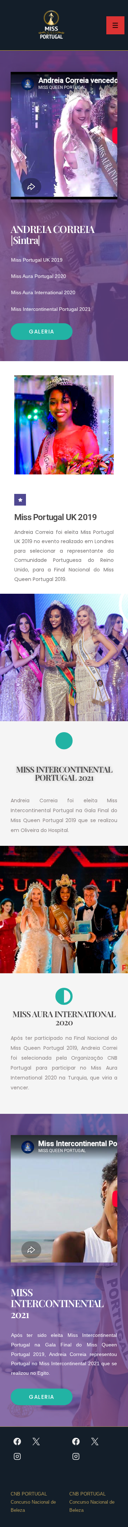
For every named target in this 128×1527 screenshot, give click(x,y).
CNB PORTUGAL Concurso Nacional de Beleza (33, 1502)
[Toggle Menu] (115, 25)
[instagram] (17, 1456)
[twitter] (36, 1441)
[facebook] (17, 1441)
